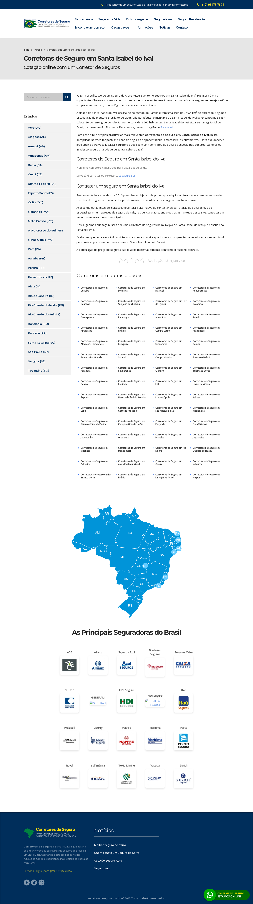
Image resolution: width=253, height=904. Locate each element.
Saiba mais (126, 473)
